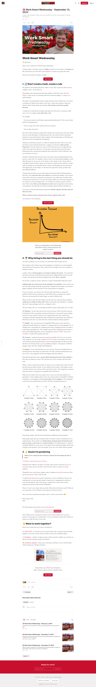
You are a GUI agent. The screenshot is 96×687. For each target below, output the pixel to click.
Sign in (91, 3)
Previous (28, 592)
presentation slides (32, 475)
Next (69, 592)
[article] (48, 627)
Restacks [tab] (32, 602)
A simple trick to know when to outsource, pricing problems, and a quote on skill (40, 626)
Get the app (55, 680)
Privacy (47, 677)
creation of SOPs (58, 332)
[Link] (20, 58)
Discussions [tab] (33, 619)
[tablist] (28, 602)
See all (25, 656)
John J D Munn (31, 639)
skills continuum (64, 472)
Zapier (55, 339)
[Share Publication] (78, 3)
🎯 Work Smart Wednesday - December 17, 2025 (38, 634)
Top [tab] (24, 619)
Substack (41, 684)
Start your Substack (44, 680)
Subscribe (84, 3)
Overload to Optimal (30, 543)
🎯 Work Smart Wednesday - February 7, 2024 (37, 623)
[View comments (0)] (28, 22)
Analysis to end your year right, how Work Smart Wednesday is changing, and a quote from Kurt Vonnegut (41, 637)
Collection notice (57, 677)
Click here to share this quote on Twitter (34, 461)
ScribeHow (25, 334)
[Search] (75, 3)
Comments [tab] (25, 602)
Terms (51, 677)
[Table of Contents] (2, 343)
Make (44, 339)
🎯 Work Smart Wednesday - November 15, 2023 (38, 645)
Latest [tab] (27, 619)
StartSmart (27, 537)
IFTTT (49, 339)
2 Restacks (33, 582)
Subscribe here (49, 507)
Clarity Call (28, 532)
